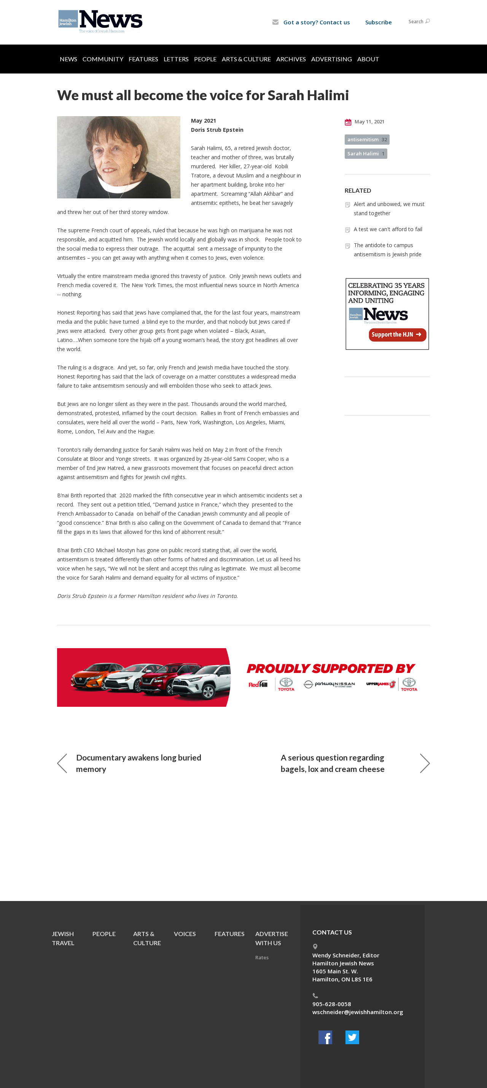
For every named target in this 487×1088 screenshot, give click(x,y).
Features (143, 58)
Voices (185, 933)
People (205, 58)
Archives (291, 58)
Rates (262, 957)
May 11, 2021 (369, 121)
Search (416, 21)
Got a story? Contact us (316, 22)
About (368, 58)
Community (103, 58)
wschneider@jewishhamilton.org (357, 1012)
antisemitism (367, 139)
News (68, 58)
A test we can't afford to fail (388, 229)
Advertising (331, 58)
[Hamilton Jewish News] (101, 21)
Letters (176, 58)
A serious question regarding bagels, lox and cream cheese (333, 762)
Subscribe (378, 22)
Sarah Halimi (366, 153)
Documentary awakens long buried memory (138, 762)
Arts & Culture (246, 58)
